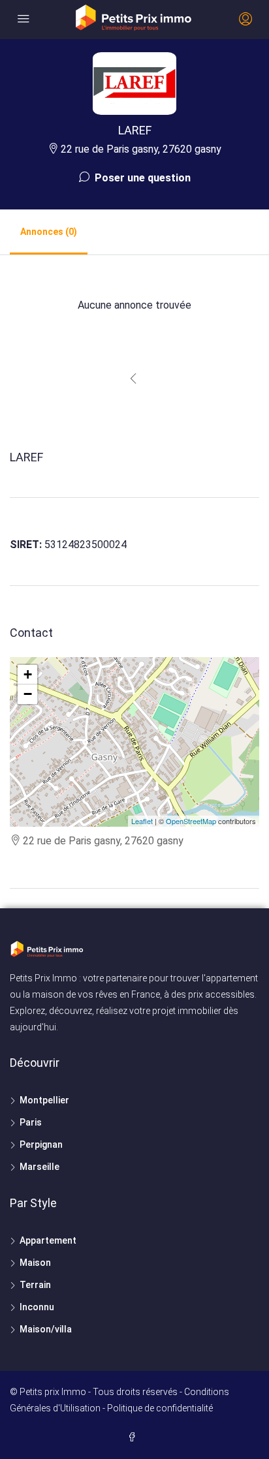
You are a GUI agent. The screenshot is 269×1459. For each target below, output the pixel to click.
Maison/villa (46, 1329)
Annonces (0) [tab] (48, 231)
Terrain (35, 1285)
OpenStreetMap (191, 821)
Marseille (39, 1166)
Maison (35, 1262)
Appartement (48, 1240)
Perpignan (41, 1144)
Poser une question (141, 178)
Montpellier (44, 1100)
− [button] (28, 694)
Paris (31, 1122)
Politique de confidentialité (160, 1408)
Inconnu (37, 1307)
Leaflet (142, 821)
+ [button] (28, 674)
